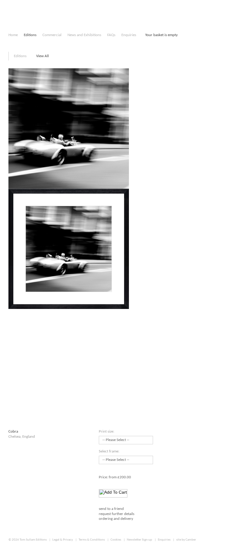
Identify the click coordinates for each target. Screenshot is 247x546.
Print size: (106, 431)
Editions (30, 35)
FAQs (111, 35)
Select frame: (109, 451)
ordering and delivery (116, 519)
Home (13, 35)
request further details (116, 514)
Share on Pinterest (118, 534)
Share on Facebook (100, 534)
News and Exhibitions (84, 35)
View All (42, 56)
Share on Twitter (109, 534)
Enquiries (128, 35)
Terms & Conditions (92, 539)
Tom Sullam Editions (33, 539)
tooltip (160, 441)
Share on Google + (128, 534)
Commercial (51, 35)
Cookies (116, 539)
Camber (191, 539)
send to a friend (111, 509)
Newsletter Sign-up (139, 539)
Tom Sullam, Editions (27, 18)
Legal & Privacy (62, 539)
